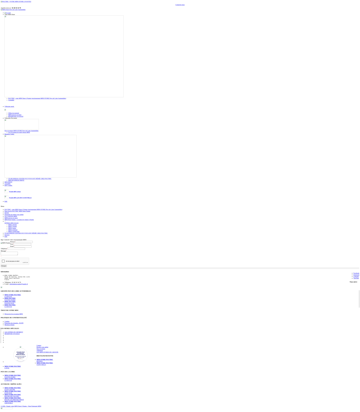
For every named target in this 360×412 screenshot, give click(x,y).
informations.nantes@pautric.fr (19, 284)
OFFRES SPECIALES (11, 223)
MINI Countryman (13, 231)
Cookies (6, 321)
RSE (5, 236)
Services (6, 235)
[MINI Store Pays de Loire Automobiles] (13, 9)
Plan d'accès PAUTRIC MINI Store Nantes (17, 211)
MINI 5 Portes (12, 226)
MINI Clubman (12, 230)
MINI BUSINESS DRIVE (16, 180)
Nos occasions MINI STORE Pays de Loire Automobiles (21, 130)
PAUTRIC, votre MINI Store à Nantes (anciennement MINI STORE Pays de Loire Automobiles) (37, 98)
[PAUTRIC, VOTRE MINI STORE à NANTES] (16, 1)
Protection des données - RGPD (13, 323)
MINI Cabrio (12, 228)
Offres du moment (13, 113)
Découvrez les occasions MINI (13, 314)
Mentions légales (9, 325)
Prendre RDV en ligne (15, 191)
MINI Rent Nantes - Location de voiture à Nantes (19, 219)
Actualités (11, 100)
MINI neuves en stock (14, 115)
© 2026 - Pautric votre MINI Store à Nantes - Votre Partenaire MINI (21, 406)
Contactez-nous (180, 5)
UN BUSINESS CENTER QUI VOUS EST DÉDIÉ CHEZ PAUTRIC (29, 178)
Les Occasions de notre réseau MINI (19, 132)
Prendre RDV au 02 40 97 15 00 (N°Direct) (20, 197)
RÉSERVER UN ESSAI (15, 116)
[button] (9, 14)
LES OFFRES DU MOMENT (14, 332)
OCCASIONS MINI (10, 216)
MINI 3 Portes (12, 225)
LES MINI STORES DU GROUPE (47, 352)
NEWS (6, 213)
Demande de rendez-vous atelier (14, 214)
